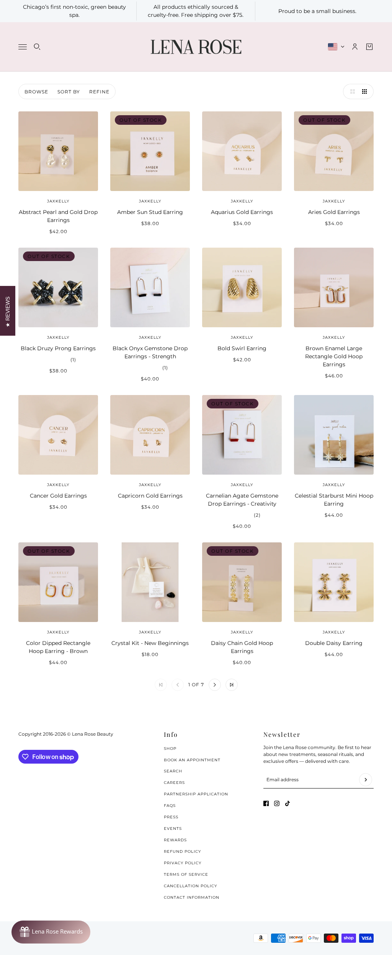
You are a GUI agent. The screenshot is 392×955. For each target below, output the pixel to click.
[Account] (355, 46)
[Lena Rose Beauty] (196, 46)
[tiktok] (287, 803)
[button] (350, 91)
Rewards (175, 839)
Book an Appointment (192, 759)
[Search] (37, 46)
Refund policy (182, 851)
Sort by (68, 92)
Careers (174, 782)
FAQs (170, 805)
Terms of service (186, 874)
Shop (170, 748)
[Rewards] (50, 932)
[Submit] (365, 779)
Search (173, 771)
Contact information (191, 897)
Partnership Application (196, 794)
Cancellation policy (190, 885)
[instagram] (277, 803)
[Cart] (369, 46)
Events (173, 828)
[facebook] (266, 803)
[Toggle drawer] (22, 46)
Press (171, 817)
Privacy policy (182, 862)
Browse (36, 92)
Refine (99, 92)
